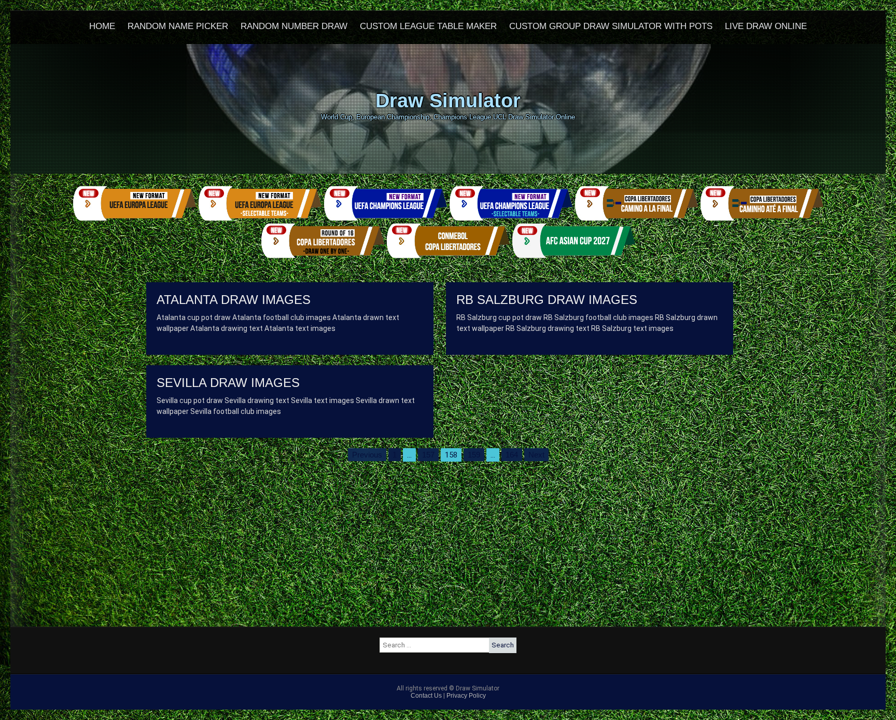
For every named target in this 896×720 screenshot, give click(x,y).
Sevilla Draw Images (228, 383)
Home (102, 26)
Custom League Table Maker (428, 26)
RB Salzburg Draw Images (546, 300)
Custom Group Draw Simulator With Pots (610, 26)
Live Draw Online (766, 26)
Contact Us (426, 695)
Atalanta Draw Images (234, 300)
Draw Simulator (448, 100)
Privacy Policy (466, 695)
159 (474, 454)
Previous (367, 454)
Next (536, 454)
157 (428, 454)
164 (512, 454)
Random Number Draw (294, 26)
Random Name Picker (178, 26)
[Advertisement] (448, 554)
